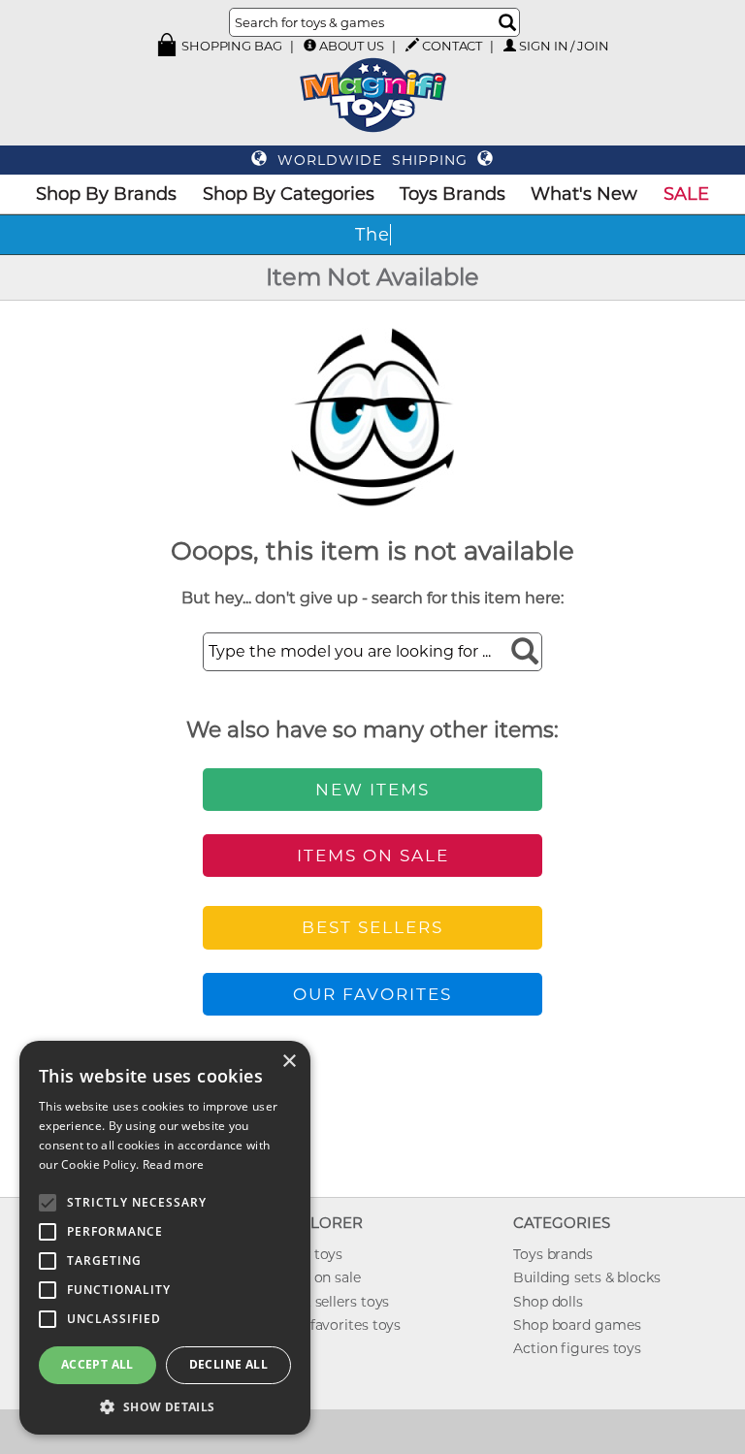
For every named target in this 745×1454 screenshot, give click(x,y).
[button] (165, 1406)
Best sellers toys (334, 1301)
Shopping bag (230, 45)
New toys (311, 1254)
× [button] (288, 1061)
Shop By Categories (288, 194)
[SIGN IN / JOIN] (509, 45)
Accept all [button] (97, 1364)
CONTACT (452, 45)
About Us (351, 45)
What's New (584, 194)
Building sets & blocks (587, 1277)
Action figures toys (577, 1348)
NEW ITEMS (372, 789)
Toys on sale (320, 1277)
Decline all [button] (228, 1364)
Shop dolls (548, 1301)
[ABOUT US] (310, 45)
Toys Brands (452, 194)
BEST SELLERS (372, 927)
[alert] (164, 1238)
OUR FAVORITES (372, 994)
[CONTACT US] (412, 44)
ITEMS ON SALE (373, 855)
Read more (174, 1164)
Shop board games (576, 1325)
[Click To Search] (507, 22)
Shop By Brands (106, 194)
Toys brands (553, 1254)
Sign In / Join (564, 45)
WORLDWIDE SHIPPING (372, 160)
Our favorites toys (340, 1325)
